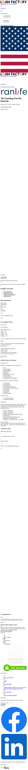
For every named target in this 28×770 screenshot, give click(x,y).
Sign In (2, 25)
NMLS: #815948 (7, 684)
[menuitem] (7, 16)
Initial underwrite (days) (6, 431)
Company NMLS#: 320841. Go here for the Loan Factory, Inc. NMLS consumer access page (14, 688)
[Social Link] (14, 732)
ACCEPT (10, 631)
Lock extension (4, 327)
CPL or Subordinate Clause (7, 315)
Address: (3, 104)
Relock (2, 341)
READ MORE (4, 631)
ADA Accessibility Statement (10, 695)
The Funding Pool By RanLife (8, 86)
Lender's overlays (5, 422)
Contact (5, 680)
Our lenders (3, 84)
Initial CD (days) (4, 441)
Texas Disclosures (7, 692)
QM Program (4, 303)
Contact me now (7, 643)
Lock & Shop (4, 356)
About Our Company (8, 677)
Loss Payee (3, 310)
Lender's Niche (4, 363)
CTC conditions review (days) (7, 436)
